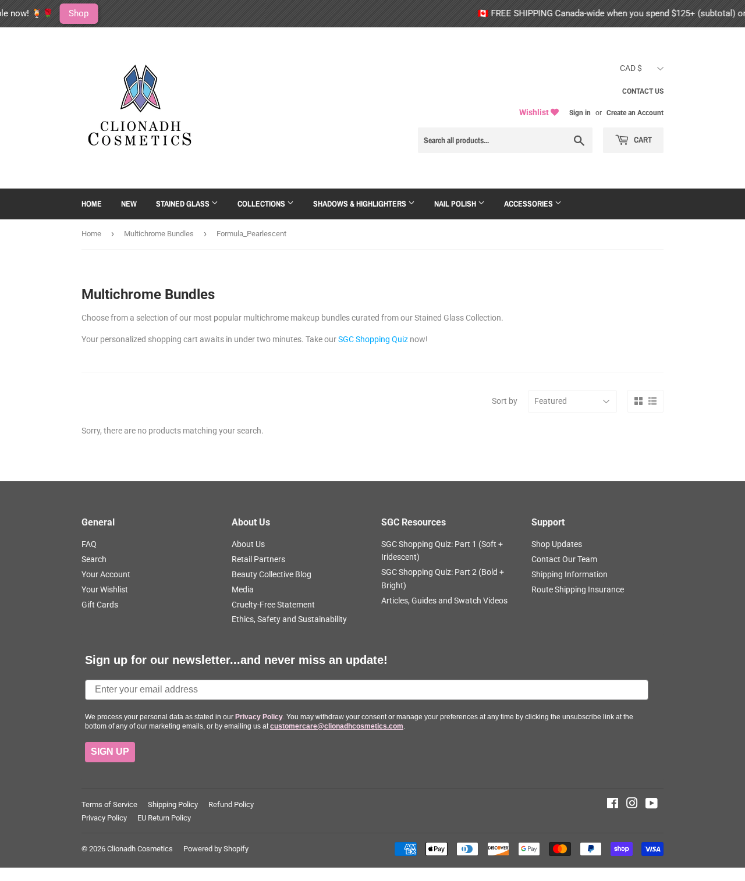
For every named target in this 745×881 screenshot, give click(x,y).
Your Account (105, 574)
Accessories (529, 203)
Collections (262, 203)
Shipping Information (569, 574)
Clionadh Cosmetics (140, 848)
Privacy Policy (104, 817)
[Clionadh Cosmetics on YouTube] (651, 804)
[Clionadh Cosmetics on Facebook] (612, 804)
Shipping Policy (173, 804)
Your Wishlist (104, 589)
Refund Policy (231, 804)
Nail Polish (456, 203)
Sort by (504, 401)
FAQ (89, 544)
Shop (42, 13)
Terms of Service (109, 804)
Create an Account (635, 113)
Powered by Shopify (216, 848)
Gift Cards (99, 604)
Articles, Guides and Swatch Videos (444, 600)
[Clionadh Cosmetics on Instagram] (632, 804)
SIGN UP (110, 751)
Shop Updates (556, 544)
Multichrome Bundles (159, 233)
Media (243, 589)
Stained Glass (183, 203)
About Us (248, 544)
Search (94, 559)
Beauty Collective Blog (271, 574)
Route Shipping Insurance (577, 589)
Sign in (580, 113)
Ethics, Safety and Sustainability (289, 619)
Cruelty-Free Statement (273, 604)
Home (91, 203)
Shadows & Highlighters (360, 203)
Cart (642, 139)
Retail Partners (258, 559)
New (129, 203)
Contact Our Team (564, 559)
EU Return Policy (164, 817)
